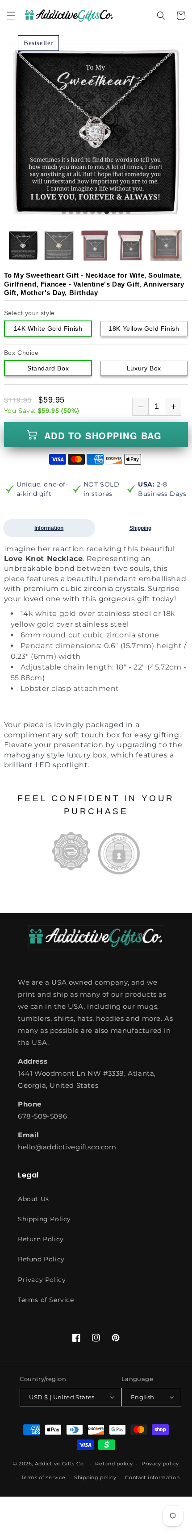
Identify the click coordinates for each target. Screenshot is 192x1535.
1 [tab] (63, 212)
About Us (33, 1199)
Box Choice (21, 352)
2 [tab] (71, 212)
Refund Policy (41, 1259)
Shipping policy (95, 1477)
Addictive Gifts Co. (60, 1463)
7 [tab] (106, 212)
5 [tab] (92, 212)
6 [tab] (99, 212)
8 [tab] (113, 212)
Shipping (140, 528)
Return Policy (41, 1239)
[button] (11, 15)
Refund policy (114, 1463)
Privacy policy (160, 1463)
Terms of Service (46, 1300)
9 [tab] (121, 212)
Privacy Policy (42, 1280)
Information (48, 528)
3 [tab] (78, 212)
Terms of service (43, 1477)
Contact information (152, 1477)
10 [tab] (128, 212)
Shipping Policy (44, 1219)
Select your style (29, 312)
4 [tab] (85, 212)
